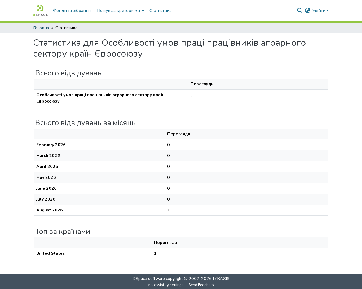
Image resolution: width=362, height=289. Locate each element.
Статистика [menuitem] (160, 11)
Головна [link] (41, 28)
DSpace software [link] (149, 279)
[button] (40, 10)
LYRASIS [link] (221, 279)
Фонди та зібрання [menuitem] (72, 11)
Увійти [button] (319, 11)
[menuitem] (120, 10)
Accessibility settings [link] (165, 284)
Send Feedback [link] (201, 284)
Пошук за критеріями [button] (118, 11)
